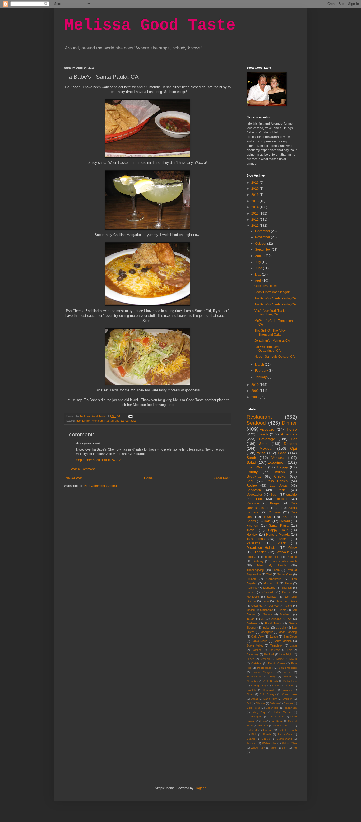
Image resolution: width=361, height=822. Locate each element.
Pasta (281, 490)
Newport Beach (282, 725)
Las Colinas (276, 716)
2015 (255, 201)
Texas (250, 618)
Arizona (276, 618)
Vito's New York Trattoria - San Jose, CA (272, 312)
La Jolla (281, 627)
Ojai (293, 448)
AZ (263, 618)
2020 (255, 189)
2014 (255, 207)
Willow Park (258, 747)
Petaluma (253, 543)
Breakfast (254, 476)
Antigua (251, 556)
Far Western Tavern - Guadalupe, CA (269, 348)
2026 (255, 182)
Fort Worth (256, 467)
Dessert (290, 444)
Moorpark (267, 632)
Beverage (267, 439)
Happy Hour (278, 530)
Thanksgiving (255, 570)
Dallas (254, 698)
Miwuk (293, 658)
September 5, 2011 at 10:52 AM (98, 460)
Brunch (251, 578)
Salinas (271, 596)
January (261, 377)
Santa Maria (259, 641)
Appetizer (268, 429)
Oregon (267, 729)
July (258, 262)
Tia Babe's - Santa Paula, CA (275, 298)
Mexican (97, 420)
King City (259, 712)
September (263, 250)
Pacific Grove (276, 663)
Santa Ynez (284, 574)
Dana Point (270, 698)
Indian (266, 627)
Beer (250, 481)
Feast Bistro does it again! (272, 292)
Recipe (252, 485)
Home (148, 478)
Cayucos (286, 690)
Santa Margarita (263, 672)
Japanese (291, 707)
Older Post (221, 478)
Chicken (281, 476)
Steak (251, 458)
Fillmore (260, 703)
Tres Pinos (256, 539)
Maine (280, 658)
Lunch (263, 434)
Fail (249, 703)
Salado (273, 636)
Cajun (293, 645)
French (282, 539)
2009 (255, 391)
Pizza (285, 517)
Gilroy (292, 548)
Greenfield (272, 707)
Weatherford (254, 676)
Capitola (252, 690)
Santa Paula (128, 420)
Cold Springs (268, 694)
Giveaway (252, 654)
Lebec (250, 658)
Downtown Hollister (262, 548)
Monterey (269, 587)
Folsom (274, 703)
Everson (288, 698)
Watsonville (269, 743)
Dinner (86, 420)
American (289, 434)
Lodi (263, 720)
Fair (289, 649)
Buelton (276, 685)
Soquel (266, 738)
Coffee (292, 556)
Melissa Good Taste (149, 25)
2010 (255, 385)
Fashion (252, 525)
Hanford (269, 654)
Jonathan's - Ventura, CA (272, 340)
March (260, 364)
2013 (255, 213)
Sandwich (254, 490)
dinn (284, 747)
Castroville (269, 690)
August (260, 256)
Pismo (282, 609)
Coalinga (256, 605)
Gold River (253, 707)
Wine (261, 453)
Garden (288, 703)
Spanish (286, 587)
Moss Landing (288, 632)
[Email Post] (130, 416)
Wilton (287, 676)
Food (282, 453)
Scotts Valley (255, 645)
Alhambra (252, 681)
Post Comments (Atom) (100, 486)
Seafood (256, 423)
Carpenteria (273, 578)
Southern (285, 614)
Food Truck (273, 623)
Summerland (284, 738)
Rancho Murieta (278, 534)
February (262, 371)
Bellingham (290, 681)
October (261, 243)
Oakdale (256, 663)
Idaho (288, 605)
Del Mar (274, 605)
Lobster (260, 552)
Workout (283, 552)
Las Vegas (279, 485)
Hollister (282, 499)
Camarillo (268, 592)
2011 (255, 225)
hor (295, 747)
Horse (292, 429)
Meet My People (271, 565)
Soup (263, 444)
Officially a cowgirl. (267, 286)
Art (289, 618)
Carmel (286, 592)
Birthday (258, 561)
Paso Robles (277, 481)
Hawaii (267, 517)
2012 (255, 219)
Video (287, 672)
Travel (251, 530)
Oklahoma (266, 609)
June (259, 268)
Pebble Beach (288, 729)
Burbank (252, 623)
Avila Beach (270, 681)
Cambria (257, 649)
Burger (275, 503)
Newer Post (74, 478)
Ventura (277, 458)
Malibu (251, 609)
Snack (281, 543)
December (263, 231)
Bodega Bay (258, 685)
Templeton (276, 645)
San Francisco (288, 667)
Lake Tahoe (282, 712)
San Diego (290, 636)
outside (291, 494)
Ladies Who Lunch (284, 561)
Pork (259, 499)
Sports (251, 521)
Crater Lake (289, 694)
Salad (251, 462)
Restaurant (111, 420)
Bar (78, 420)
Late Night (286, 654)
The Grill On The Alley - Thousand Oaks (271, 332)
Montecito (253, 596)
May (258, 274)
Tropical (251, 743)
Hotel (267, 521)
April (258, 280)
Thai (269, 574)
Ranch (267, 734)
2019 (255, 195)
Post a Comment (83, 469)
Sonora (267, 614)
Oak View (257, 636)
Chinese (275, 512)
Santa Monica (283, 641)
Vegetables (255, 494)
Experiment (276, 462)
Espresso (274, 649)
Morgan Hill (270, 583)
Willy (272, 676)
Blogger (199, 788)
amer (274, 747)
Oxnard (284, 521)
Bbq (277, 508)
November (263, 237)
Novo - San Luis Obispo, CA (274, 357)
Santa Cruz (284, 734)
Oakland (252, 729)
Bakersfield (272, 556)
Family (252, 472)
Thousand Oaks (286, 601)
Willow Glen (289, 743)
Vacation (253, 503)
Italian (280, 472)
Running (252, 587)
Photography (265, 667)
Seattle (251, 738)
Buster (251, 592)
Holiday (252, 534)
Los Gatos (277, 720)
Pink (254, 734)
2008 (255, 397)
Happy (282, 467)
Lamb (276, 570)
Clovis (250, 694)
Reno (288, 583)
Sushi (274, 494)
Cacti (289, 685)
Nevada (263, 725)
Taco (265, 601)
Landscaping (254, 716)
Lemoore (265, 658)
